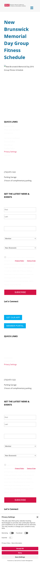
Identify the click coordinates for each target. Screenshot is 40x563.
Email (7, 224)
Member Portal (15, 325)
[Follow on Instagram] (14, 309)
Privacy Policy (9, 141)
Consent (9, 253)
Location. (9, 244)
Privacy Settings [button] (10, 152)
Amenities (8, 344)
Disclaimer (8, 145)
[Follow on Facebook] (5, 309)
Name (7, 205)
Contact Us (8, 133)
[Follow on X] (10, 309)
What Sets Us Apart (12, 129)
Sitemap (7, 155)
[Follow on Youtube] (18, 309)
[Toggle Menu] (32, 7)
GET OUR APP (13, 317)
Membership (9, 126)
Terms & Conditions (12, 138)
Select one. (10, 234)
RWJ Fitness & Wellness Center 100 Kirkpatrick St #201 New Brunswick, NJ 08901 (16, 163)
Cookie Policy (9, 148)
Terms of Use (31, 261)
